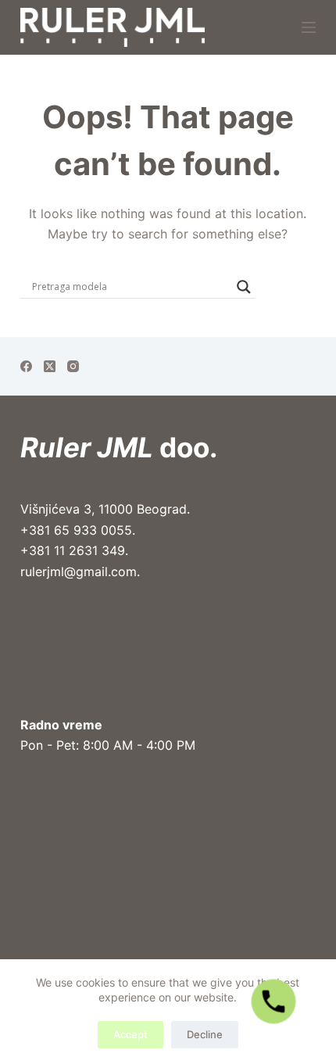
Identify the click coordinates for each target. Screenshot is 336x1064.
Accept (130, 1034)
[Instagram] (73, 366)
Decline (205, 1034)
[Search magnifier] (244, 287)
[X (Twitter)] (49, 366)
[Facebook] (26, 366)
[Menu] (309, 27)
